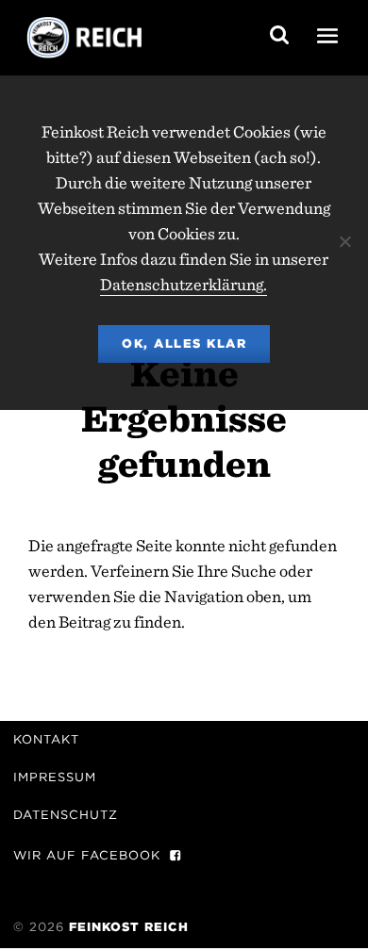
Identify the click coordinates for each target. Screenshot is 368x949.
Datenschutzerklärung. (183, 284)
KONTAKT (46, 739)
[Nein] (344, 241)
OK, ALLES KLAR (184, 343)
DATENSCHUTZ (65, 815)
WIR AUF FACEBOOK (86, 855)
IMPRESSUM (54, 777)
